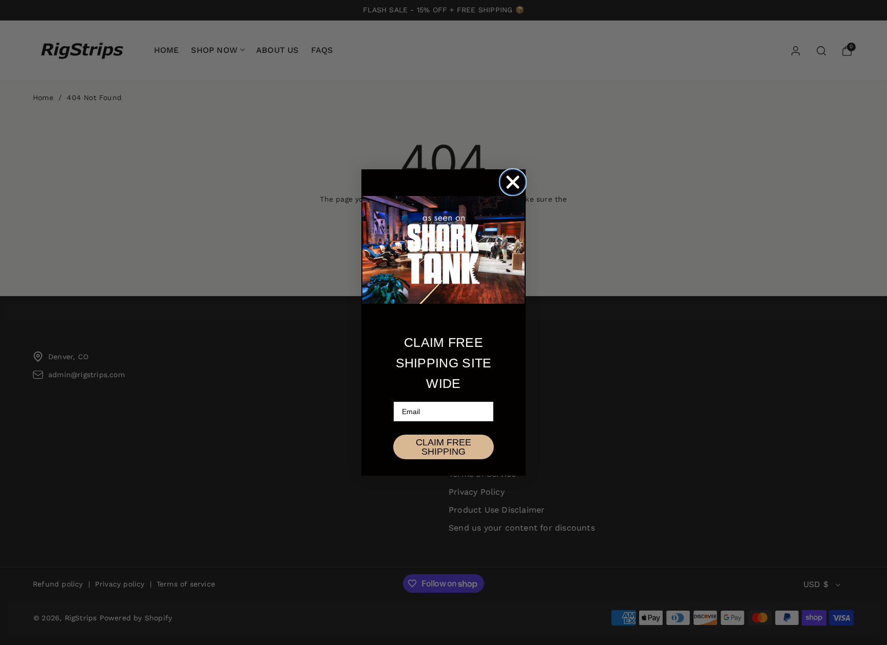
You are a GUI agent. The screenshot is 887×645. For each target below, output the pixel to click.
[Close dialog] (513, 182)
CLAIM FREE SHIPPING (443, 447)
